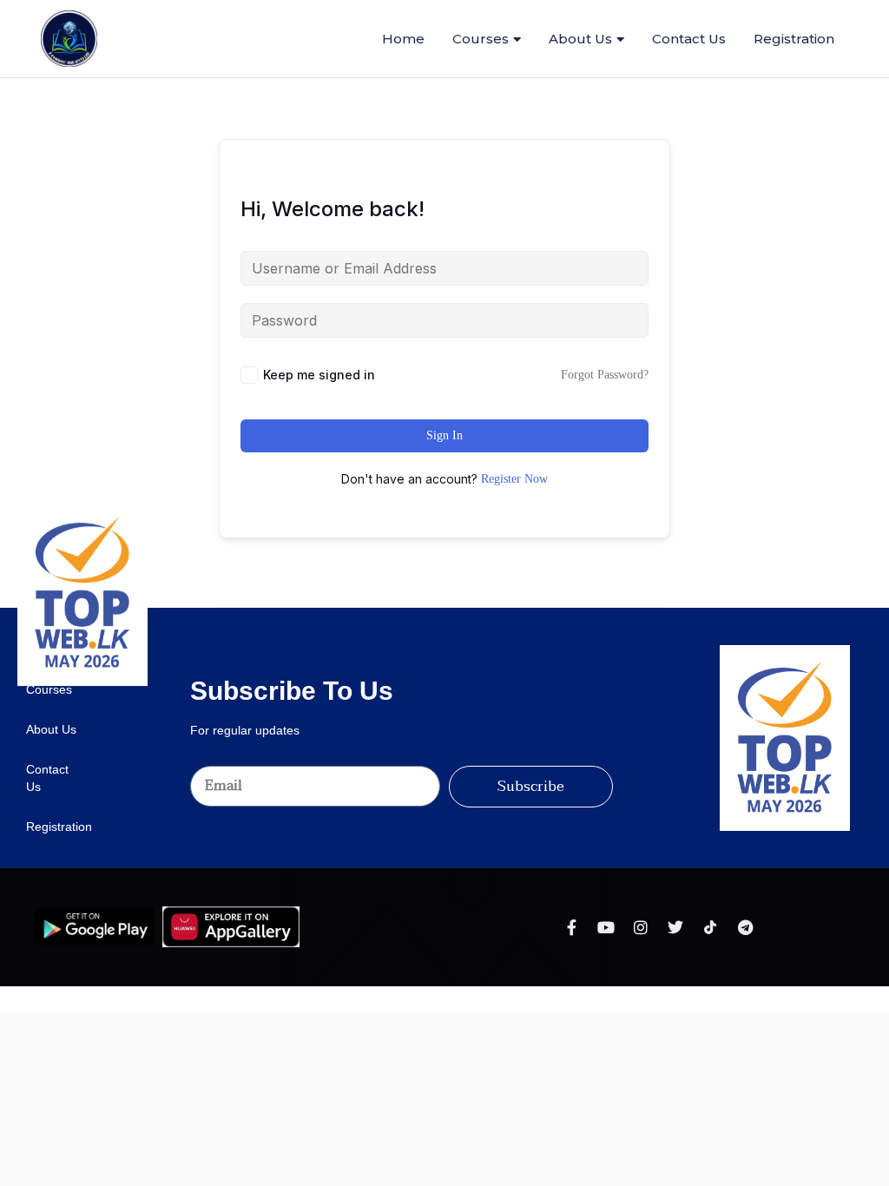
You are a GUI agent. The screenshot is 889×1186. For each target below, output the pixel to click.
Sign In (444, 435)
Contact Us (689, 38)
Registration (794, 38)
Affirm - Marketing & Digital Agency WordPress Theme (610, 604)
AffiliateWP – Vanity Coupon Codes (502, 604)
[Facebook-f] (571, 927)
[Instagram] (640, 927)
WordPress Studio (263, 604)
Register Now (514, 478)
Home (403, 38)
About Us (580, 38)
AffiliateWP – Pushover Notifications (369, 604)
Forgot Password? (605, 374)
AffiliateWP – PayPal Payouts (337, 604)
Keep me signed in (319, 374)
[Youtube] (606, 927)
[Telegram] (745, 927)
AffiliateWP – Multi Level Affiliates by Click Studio (297, 604)
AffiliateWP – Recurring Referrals (403, 604)
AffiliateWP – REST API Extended (435, 604)
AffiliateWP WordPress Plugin (533, 604)
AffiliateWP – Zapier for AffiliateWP (566, 604)
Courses (480, 38)
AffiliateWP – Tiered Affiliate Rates (468, 604)
